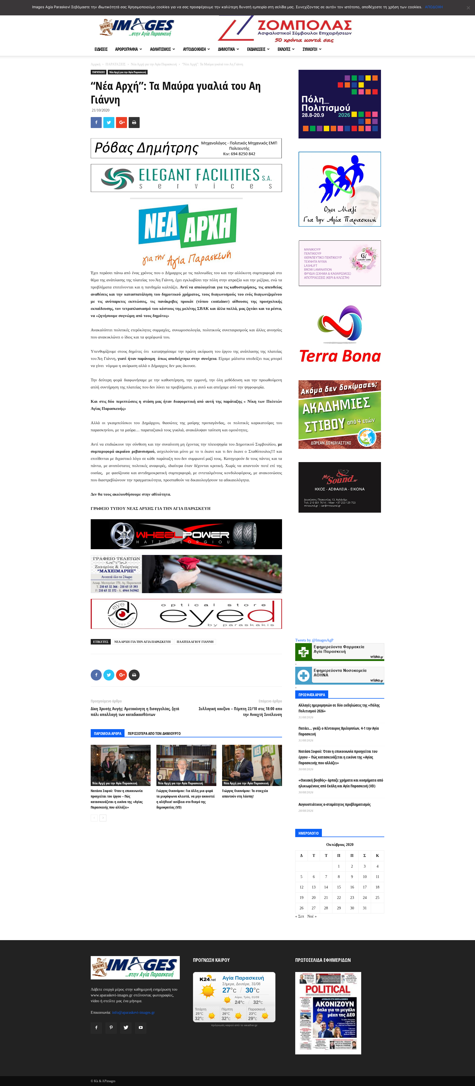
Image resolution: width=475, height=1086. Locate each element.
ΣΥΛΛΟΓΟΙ (310, 49)
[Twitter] (125, 1028)
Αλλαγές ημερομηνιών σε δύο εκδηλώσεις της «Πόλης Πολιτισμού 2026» (339, 707)
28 (326, 908)
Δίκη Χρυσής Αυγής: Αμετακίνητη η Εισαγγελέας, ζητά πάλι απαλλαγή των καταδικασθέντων (135, 711)
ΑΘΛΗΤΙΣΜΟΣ (160, 49)
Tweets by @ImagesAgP (314, 640)
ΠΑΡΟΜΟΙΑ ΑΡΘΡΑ (107, 733)
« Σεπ (299, 916)
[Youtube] (140, 1028)
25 (377, 898)
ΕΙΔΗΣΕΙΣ (101, 49)
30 (352, 908)
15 (339, 887)
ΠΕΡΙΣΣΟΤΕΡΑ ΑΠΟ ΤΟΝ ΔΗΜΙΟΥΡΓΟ (154, 733)
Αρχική (95, 64)
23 (352, 898)
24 (365, 898)
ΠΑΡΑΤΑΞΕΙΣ (116, 64)
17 (365, 887)
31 (365, 908)
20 (314, 898)
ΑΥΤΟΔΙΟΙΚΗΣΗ (194, 49)
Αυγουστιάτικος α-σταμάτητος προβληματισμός (335, 804)
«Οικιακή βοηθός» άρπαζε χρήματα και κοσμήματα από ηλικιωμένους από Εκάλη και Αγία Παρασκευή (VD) (341, 782)
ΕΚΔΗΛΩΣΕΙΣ (256, 49)
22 (339, 898)
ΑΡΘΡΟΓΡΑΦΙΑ (126, 49)
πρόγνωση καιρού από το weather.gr (234, 1025)
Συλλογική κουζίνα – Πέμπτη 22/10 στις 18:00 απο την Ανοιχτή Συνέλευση (240, 711)
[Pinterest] (111, 1028)
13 (314, 887)
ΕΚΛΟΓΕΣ (284, 49)
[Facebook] (96, 1028)
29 (339, 908)
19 (301, 898)
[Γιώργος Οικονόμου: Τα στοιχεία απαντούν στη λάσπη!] (252, 765)
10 (365, 877)
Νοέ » (312, 916)
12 (301, 887)
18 (377, 887)
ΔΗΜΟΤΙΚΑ (226, 49)
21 (326, 898)
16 (352, 887)
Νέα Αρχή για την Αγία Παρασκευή (154, 64)
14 (326, 887)
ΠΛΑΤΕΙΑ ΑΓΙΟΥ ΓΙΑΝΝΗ (195, 641)
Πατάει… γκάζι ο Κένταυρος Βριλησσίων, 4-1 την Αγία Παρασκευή (339, 731)
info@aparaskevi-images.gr (133, 1012)
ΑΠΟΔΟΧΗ (434, 7)
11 (377, 877)
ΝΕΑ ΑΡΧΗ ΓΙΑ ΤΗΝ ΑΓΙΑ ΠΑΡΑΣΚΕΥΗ (142, 641)
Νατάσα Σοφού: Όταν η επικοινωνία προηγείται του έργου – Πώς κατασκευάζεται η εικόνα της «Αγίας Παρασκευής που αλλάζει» (338, 757)
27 (314, 908)
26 (301, 908)
